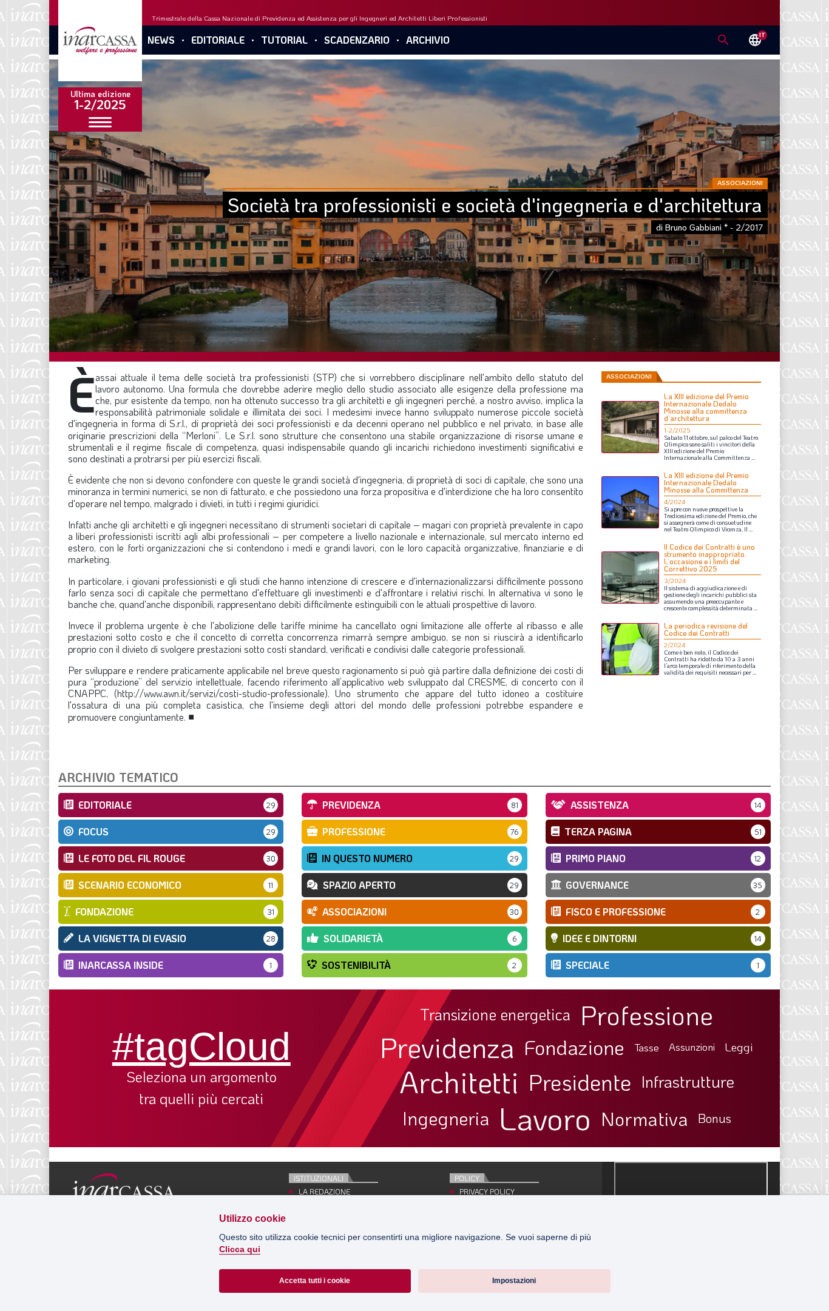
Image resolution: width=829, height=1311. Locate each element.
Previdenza (447, 1047)
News (161, 39)
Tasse (646, 1047)
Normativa (644, 1118)
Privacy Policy (487, 1191)
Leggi (739, 1047)
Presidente (580, 1081)
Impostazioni (514, 1280)
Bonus (714, 1118)
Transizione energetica (495, 1014)
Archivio (428, 39)
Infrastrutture (687, 1081)
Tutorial (284, 39)
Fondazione (574, 1047)
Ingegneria (445, 1119)
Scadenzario (357, 39)
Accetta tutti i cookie (314, 1280)
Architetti (459, 1082)
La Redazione (324, 1191)
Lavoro (545, 1118)
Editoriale (218, 39)
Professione (646, 1015)
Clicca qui (239, 1249)
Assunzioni (692, 1047)
